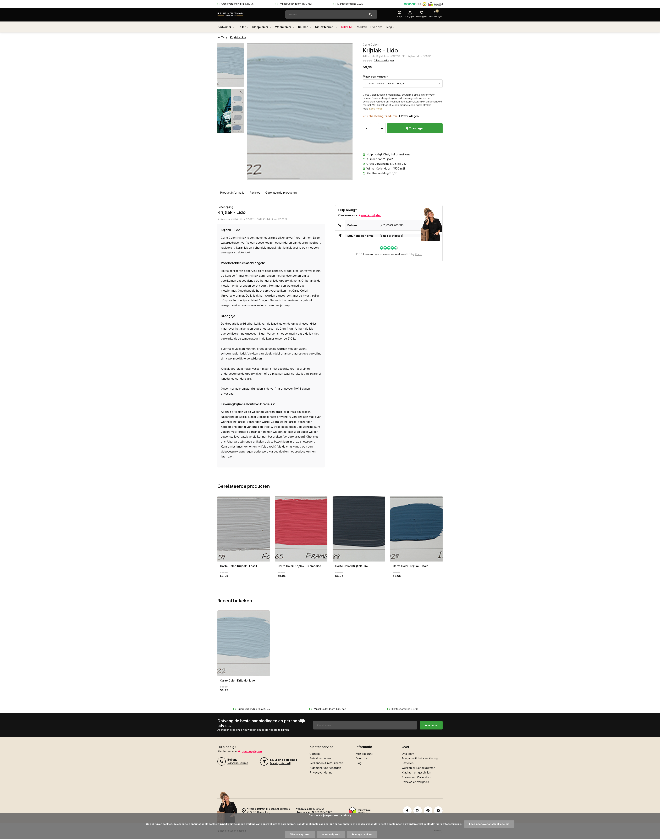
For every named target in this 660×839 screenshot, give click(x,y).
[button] (345, 111)
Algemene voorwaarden (325, 768)
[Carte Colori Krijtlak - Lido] (243, 643)
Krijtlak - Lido (238, 37)
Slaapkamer (260, 27)
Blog (389, 27)
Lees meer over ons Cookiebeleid (489, 824)
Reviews (255, 192)
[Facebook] (407, 810)
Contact (315, 753)
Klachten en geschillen (416, 772)
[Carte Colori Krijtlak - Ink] (359, 529)
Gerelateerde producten (281, 192)
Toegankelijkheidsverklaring (420, 758)
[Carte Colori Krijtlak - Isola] (416, 529)
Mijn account (364, 753)
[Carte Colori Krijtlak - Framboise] (301, 529)
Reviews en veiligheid (415, 782)
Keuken (303, 27)
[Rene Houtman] (238, 14)
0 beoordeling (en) (384, 60)
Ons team (408, 753)
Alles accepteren (300, 834)
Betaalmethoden (320, 758)
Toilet (242, 27)
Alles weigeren (331, 834)
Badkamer (224, 27)
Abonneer (431, 725)
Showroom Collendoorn (417, 777)
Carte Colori (370, 44)
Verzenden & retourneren (326, 763)
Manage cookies (362, 834)
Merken (362, 27)
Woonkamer (283, 27)
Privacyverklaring (321, 772)
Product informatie (232, 192)
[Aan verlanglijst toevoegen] (364, 142)
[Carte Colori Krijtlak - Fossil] (243, 529)
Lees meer (375, 108)
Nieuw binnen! (324, 27)
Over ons (376, 27)
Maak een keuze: (375, 76)
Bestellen (408, 763)
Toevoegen (416, 128)
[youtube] (438, 810)
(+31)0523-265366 (392, 225)
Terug (224, 37)
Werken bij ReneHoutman (418, 768)
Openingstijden (371, 215)
